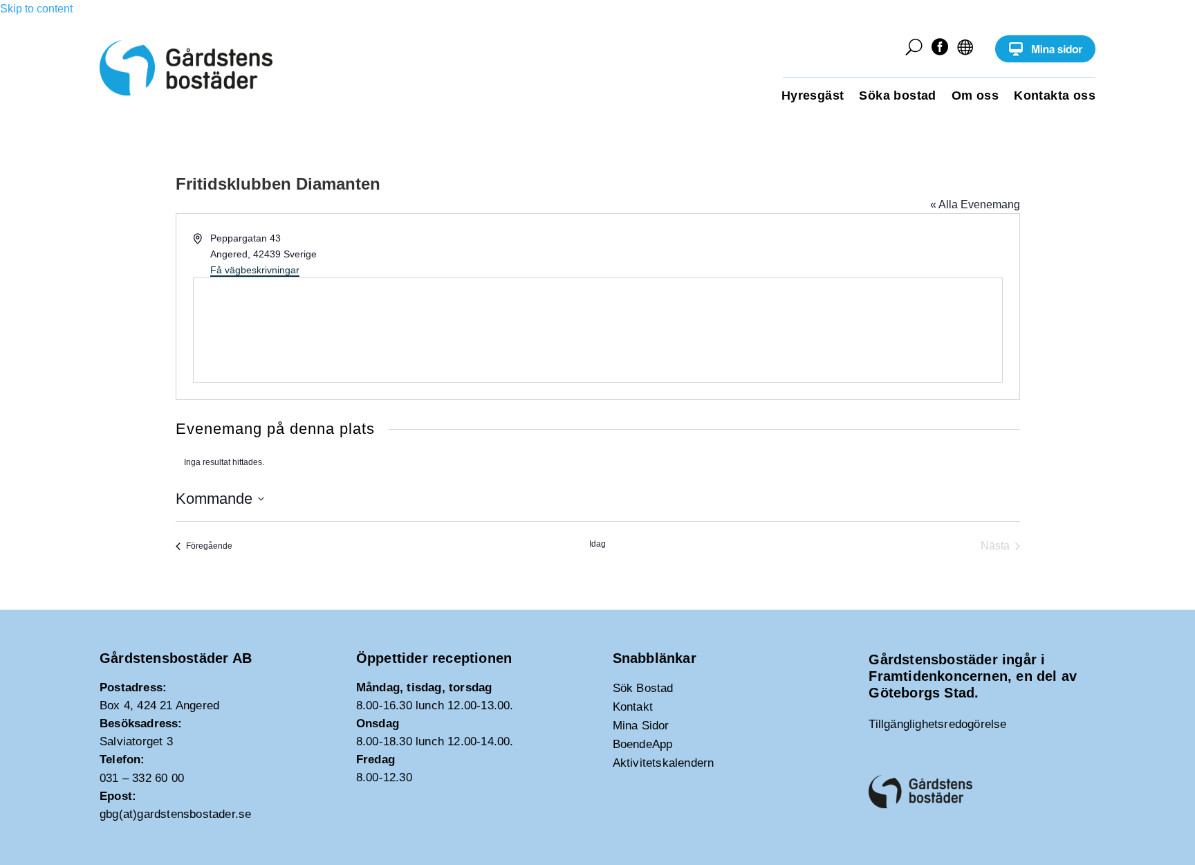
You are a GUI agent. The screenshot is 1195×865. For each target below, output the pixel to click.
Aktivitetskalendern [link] (663, 763)
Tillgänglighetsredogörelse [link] (937, 724)
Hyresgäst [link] (812, 96)
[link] (1045, 59)
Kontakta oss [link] (1054, 96)
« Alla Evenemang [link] (975, 204)
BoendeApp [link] (643, 744)
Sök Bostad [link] (643, 688)
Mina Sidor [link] (641, 725)
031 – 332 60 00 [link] (142, 778)
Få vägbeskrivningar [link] (254, 269)
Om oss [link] (975, 96)
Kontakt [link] (633, 706)
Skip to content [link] (36, 9)
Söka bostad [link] (897, 96)
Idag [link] (597, 544)
